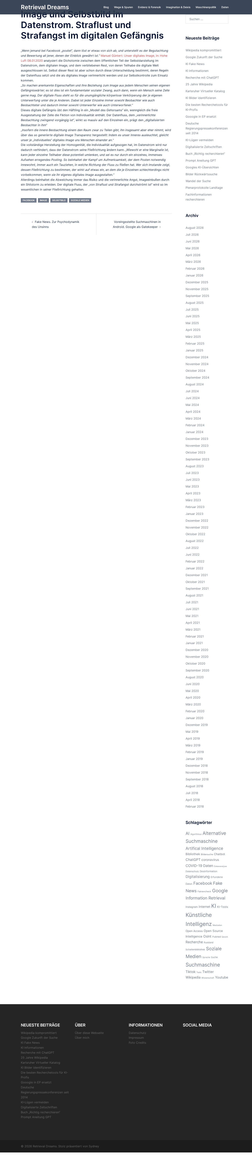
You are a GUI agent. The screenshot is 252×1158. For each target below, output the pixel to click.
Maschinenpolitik (206, 7)
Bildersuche (207, 854)
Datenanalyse (220, 866)
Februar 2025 (195, 343)
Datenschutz (192, 871)
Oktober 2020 (195, 663)
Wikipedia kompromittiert (203, 50)
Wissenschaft (207, 978)
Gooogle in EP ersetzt (201, 116)
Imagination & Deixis (178, 7)
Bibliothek (193, 854)
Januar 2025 (194, 350)
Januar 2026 (194, 275)
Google (220, 890)
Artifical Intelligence (204, 848)
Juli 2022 (192, 548)
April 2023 (193, 493)
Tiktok (191, 972)
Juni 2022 (193, 554)
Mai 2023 (192, 486)
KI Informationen (197, 71)
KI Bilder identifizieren (201, 98)
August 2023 (195, 466)
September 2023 (197, 459)
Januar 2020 (194, 718)
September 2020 (197, 670)
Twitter (208, 972)
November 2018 (197, 772)
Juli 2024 (192, 391)
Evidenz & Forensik (149, 7)
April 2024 (193, 411)
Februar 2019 (195, 752)
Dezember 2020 (197, 650)
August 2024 (195, 384)
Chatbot (219, 854)
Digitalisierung (198, 876)
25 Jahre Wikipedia (199, 84)
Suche (214, 957)
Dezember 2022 (197, 520)
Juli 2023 (192, 473)
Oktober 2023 (195, 452)
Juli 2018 (192, 793)
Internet (204, 907)
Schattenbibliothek (195, 949)
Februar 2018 (195, 806)
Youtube (221, 977)
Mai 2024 (192, 405)
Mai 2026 (192, 248)
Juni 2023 (193, 479)
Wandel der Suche (198, 181)
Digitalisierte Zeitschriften (204, 147)
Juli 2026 (192, 234)
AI (187, 833)
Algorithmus (196, 834)
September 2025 (197, 296)
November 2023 (197, 445)
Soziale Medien (80, 200)
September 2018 (197, 779)
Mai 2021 (192, 616)
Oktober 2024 (195, 370)
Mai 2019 (192, 731)
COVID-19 (194, 865)
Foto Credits (137, 1042)
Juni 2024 (193, 398)
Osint (207, 936)
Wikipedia (193, 977)
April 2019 (193, 738)
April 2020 (193, 697)
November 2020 (197, 656)
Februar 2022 (195, 561)
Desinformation (208, 871)
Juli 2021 (192, 602)
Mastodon (217, 925)
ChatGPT (193, 860)
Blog (106, 7)
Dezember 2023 (197, 439)
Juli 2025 (192, 309)
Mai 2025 (192, 323)
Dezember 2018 (197, 765)
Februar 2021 (195, 636)
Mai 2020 (192, 691)
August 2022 (195, 541)
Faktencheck (204, 891)
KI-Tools (222, 907)
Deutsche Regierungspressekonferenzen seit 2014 (207, 128)
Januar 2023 (194, 514)
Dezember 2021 (197, 575)
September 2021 (197, 588)
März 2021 (193, 629)
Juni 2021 (192, 609)
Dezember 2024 (197, 357)
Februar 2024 (195, 425)
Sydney (94, 1146)
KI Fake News (195, 64)
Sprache (206, 957)
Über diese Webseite (89, 1033)
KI (213, 906)
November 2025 (197, 289)
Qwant (225, 937)
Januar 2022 (194, 568)
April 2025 (193, 330)
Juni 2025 (193, 316)
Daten (225, 7)
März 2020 (193, 704)
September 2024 (197, 377)
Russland (208, 942)
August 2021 (194, 595)
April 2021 (193, 623)
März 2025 (193, 336)
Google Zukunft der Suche (204, 57)
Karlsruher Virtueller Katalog (205, 91)
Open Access (194, 931)
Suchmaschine (203, 965)
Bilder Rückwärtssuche (201, 174)
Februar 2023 (195, 507)
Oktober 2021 (195, 582)
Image (43, 200)
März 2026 (193, 262)
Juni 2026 (193, 241)
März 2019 (193, 745)
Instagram (192, 906)
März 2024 (193, 418)
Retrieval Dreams (45, 7)
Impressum (136, 1037)
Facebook (29, 200)
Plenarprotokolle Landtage (204, 187)
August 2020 (195, 677)
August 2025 (195, 303)
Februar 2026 (195, 268)
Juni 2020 (193, 684)
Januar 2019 (194, 759)
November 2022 (197, 527)
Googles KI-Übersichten (202, 167)
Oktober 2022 (195, 534)
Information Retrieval (205, 897)
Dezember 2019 (197, 725)
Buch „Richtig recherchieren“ (205, 153)
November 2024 (197, 364)
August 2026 (195, 228)
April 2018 (193, 800)
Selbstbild (59, 200)
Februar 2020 (195, 711)
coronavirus (210, 860)
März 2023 (193, 500)
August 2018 (194, 786)
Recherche (194, 942)
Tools (198, 972)
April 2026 (193, 255)
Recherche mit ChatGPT (202, 77)
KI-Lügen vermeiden (199, 140)
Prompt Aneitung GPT (201, 160)
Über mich (82, 1037)
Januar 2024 (194, 432)
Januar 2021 (194, 643)
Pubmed (216, 936)
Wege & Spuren (123, 7)
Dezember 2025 (197, 282)
